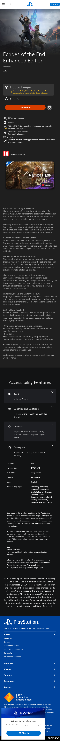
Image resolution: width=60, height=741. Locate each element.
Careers (7, 642)
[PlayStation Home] (30, 4)
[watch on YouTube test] (47, 185)
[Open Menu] (3, 4)
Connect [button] (8, 687)
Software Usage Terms (49, 728)
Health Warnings (13, 549)
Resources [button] (9, 681)
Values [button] (7, 669)
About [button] (7, 634)
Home (6, 628)
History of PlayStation (12, 656)
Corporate (8, 653)
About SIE (8, 638)
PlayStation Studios (12, 645)
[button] (16, 134)
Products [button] (8, 663)
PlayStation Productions (13, 649)
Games (15, 628)
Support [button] (8, 675)
